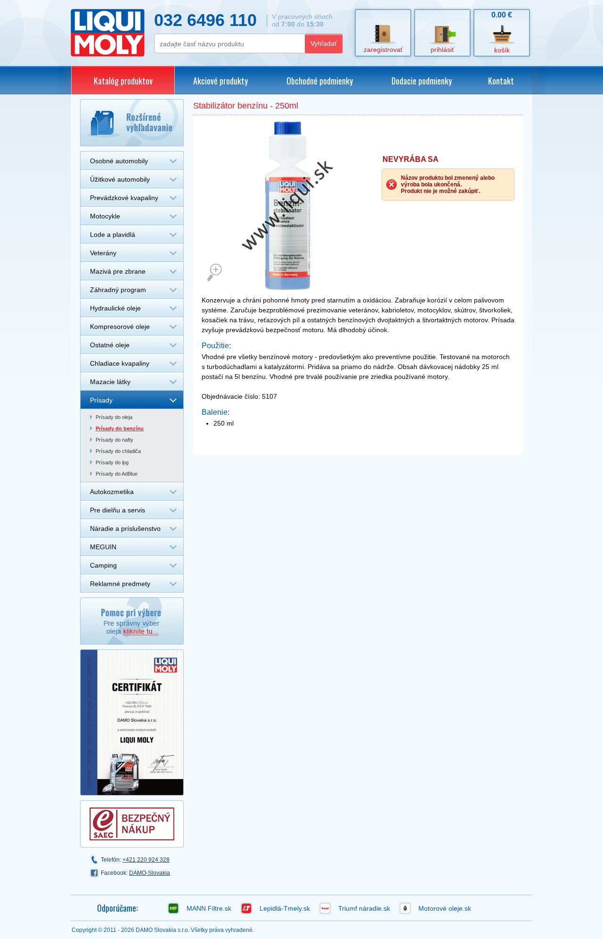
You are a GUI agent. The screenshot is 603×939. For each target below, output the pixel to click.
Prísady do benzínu (120, 428)
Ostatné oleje (110, 345)
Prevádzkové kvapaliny (124, 197)
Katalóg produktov (123, 81)
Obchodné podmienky (319, 81)
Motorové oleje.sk (444, 908)
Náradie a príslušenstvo (125, 528)
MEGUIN (103, 547)
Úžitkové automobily (120, 179)
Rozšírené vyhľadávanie (132, 122)
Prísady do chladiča (118, 451)
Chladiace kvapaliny (119, 363)
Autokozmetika (112, 491)
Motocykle (105, 216)
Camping (103, 565)
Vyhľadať (323, 43)
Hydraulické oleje (115, 308)
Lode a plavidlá (112, 234)
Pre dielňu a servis (117, 510)
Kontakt (501, 81)
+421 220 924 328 (146, 859)
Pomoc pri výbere (132, 621)
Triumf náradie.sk (364, 908)
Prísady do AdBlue (117, 474)
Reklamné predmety (120, 583)
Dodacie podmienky (421, 81)
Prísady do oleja (114, 417)
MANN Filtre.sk (209, 908)
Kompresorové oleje (120, 326)
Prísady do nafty (114, 440)
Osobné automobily (119, 161)
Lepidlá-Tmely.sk (285, 908)
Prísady (101, 400)
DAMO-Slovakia (149, 873)
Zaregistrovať (383, 49)
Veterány (103, 253)
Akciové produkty (220, 81)
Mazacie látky (110, 382)
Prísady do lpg (112, 462)
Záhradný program (118, 289)
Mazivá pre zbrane (118, 271)
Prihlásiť (442, 49)
